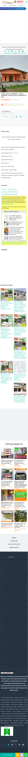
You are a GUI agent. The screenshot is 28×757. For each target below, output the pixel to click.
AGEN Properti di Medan (17, 704)
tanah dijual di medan (6, 716)
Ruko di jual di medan (16, 702)
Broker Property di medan (12, 709)
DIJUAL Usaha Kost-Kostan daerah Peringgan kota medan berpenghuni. (7, 462)
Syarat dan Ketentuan (14, 544)
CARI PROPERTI (12, 5)
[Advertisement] (14, 27)
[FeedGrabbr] (14, 240)
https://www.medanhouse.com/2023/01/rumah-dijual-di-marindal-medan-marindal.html (14, 242)
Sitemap (9, 711)
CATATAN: (14, 104)
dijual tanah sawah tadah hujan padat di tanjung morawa (7, 525)
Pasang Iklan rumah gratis (19, 713)
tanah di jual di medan (17, 700)
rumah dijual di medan (16, 723)
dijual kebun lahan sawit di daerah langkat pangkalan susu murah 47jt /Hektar (20, 527)
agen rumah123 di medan (20, 716)
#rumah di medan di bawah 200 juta (10, 191)
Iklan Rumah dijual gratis (7, 718)
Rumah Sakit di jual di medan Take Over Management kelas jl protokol (20, 463)
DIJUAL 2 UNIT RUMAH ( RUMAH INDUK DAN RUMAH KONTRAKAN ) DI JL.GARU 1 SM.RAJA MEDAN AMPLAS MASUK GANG (20, 485)
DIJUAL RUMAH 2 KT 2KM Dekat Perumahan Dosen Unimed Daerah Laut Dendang (7, 505)
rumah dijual (11, 557)
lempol (22, 720)
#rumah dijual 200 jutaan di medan (9, 194)
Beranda (14, 537)
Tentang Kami (14, 541)
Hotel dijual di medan (7, 697)
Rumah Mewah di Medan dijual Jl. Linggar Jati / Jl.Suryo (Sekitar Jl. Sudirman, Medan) (7, 484)
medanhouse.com (8, 204)
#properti (4, 189)
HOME (4, 5)
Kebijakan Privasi (14, 547)
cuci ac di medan (16, 711)
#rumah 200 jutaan (12, 189)
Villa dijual (16, 720)
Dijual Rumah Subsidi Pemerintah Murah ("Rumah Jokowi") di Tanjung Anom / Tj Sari (20, 506)
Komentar (6, 116)
